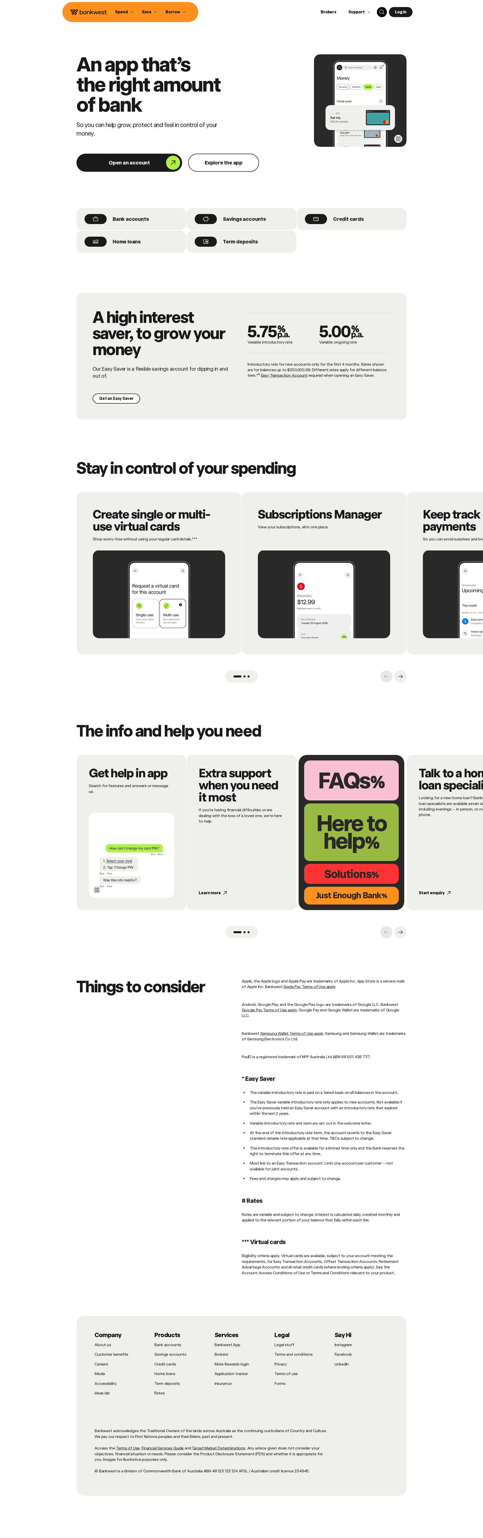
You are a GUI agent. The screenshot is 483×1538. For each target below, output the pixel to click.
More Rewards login (232, 1364)
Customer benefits (111, 1354)
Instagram (343, 1344)
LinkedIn (342, 1364)
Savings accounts (244, 219)
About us (103, 1344)
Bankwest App (227, 1344)
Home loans (127, 242)
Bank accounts (131, 219)
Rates (159, 1393)
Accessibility (106, 1383)
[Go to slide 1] (237, 676)
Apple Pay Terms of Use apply (309, 986)
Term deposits (240, 242)
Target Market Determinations (218, 1448)
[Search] (382, 12)
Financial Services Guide (163, 1448)
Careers (101, 1364)
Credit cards (348, 219)
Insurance (223, 1383)
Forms (279, 1383)
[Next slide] (400, 676)
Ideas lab (102, 1393)
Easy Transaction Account (284, 375)
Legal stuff (284, 1344)
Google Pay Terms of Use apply (269, 1010)
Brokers (328, 12)
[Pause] (398, 139)
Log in (401, 12)
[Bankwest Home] (88, 12)
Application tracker (231, 1373)
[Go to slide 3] (249, 676)
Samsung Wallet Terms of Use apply (291, 1033)
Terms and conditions (293, 1354)
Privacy (280, 1364)
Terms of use (286, 1373)
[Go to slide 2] (245, 676)
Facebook (343, 1354)
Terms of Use (128, 1448)
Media (100, 1373)
